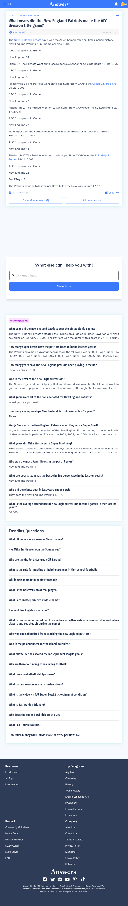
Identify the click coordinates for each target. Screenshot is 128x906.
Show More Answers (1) (36, 200)
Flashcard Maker (14, 839)
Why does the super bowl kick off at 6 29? (34, 715)
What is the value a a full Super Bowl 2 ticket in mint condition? (48, 694)
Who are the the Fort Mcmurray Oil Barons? (35, 559)
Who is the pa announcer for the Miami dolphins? (39, 644)
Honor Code (11, 833)
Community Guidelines (17, 827)
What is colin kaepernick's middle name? (34, 600)
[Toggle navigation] (4, 4)
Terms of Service (74, 839)
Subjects (12, 15)
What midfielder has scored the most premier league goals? (46, 654)
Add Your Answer (92, 200)
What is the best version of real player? (33, 590)
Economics (71, 815)
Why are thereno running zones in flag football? (38, 664)
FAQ (7, 858)
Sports (22, 15)
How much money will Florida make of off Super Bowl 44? (44, 735)
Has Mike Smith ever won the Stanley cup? (35, 549)
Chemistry (70, 778)
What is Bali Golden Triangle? (27, 705)
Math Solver (11, 851)
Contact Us (71, 833)
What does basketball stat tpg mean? (32, 674)
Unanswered (12, 784)
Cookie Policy (72, 858)
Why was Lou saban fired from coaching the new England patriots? (50, 634)
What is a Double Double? (24, 725)
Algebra (69, 772)
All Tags (9, 778)
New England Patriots (27, 39)
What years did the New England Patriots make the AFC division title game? (58, 23)
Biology (69, 784)
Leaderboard (12, 772)
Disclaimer (70, 851)
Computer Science (75, 809)
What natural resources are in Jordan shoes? (36, 684)
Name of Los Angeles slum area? (29, 610)
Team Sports (33, 15)
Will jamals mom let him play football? (33, 580)
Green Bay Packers (104, 83)
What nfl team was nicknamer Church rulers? (36, 539)
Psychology (71, 802)
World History (72, 790)
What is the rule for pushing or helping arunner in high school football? (53, 570)
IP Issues (70, 864)
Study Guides (12, 845)
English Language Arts (77, 796)
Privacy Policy (72, 845)
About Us (70, 827)
